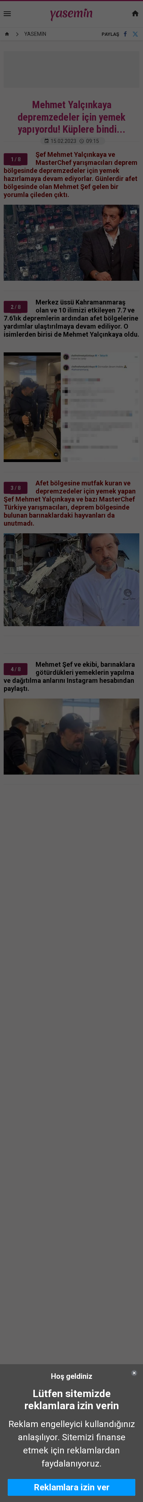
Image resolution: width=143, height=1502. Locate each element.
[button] (71, 1487)
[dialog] (71, 1433)
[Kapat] (134, 1373)
